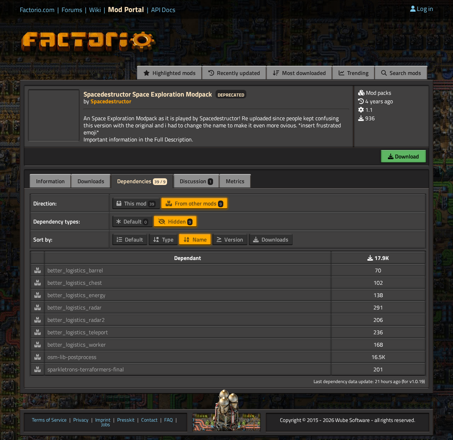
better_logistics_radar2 (76, 319)
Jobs (105, 424)
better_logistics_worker (76, 344)
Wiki (95, 10)
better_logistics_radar (74, 307)
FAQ (168, 420)
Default (134, 221)
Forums (72, 10)
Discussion (196, 181)
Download (406, 156)
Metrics (235, 181)
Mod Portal (126, 9)
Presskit (125, 420)
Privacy (80, 420)
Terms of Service (49, 420)
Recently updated (238, 73)
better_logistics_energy (76, 295)
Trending (357, 73)
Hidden (179, 221)
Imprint (102, 420)
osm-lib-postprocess (71, 357)
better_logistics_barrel (75, 270)
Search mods (404, 73)
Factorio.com (37, 10)
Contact (149, 420)
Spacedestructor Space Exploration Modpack (148, 94)
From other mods (197, 203)
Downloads (91, 181)
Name (199, 239)
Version (233, 239)
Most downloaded (303, 73)
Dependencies (141, 181)
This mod (138, 203)
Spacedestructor (111, 101)
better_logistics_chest (74, 282)
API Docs (163, 10)
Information (50, 181)
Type (167, 239)
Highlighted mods (173, 73)
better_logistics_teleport (77, 332)
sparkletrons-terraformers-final (85, 369)
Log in (425, 8)
